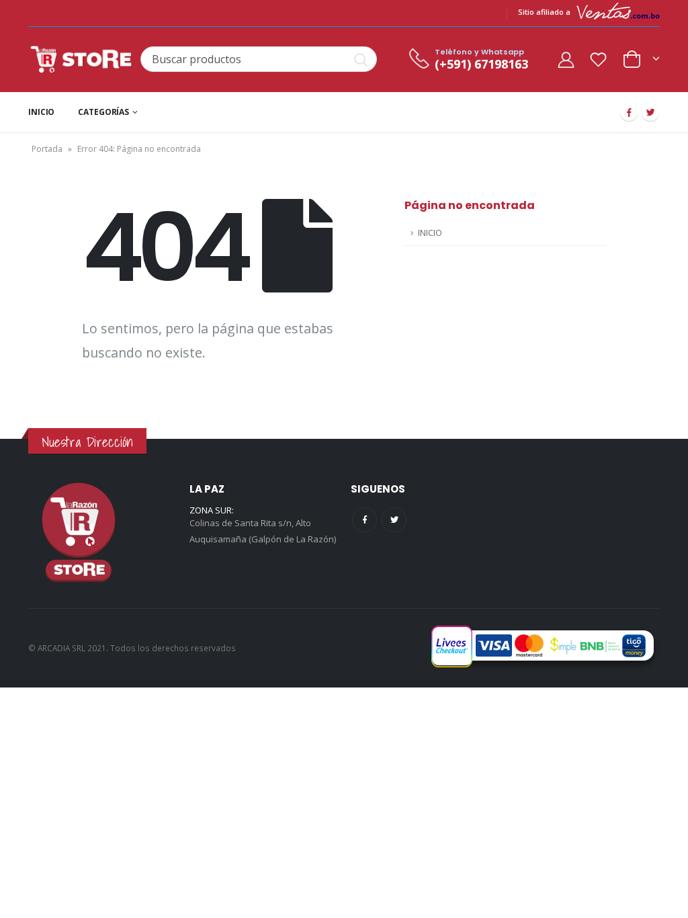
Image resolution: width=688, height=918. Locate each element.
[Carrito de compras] (640, 58)
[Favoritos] (598, 59)
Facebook (364, 519)
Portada (47, 149)
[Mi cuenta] (566, 59)
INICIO (41, 112)
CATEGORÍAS (103, 112)
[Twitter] (650, 112)
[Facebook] (629, 112)
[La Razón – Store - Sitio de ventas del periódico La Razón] (81, 59)
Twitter (394, 519)
